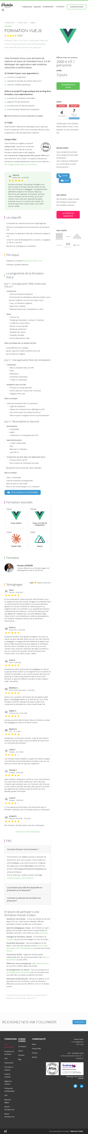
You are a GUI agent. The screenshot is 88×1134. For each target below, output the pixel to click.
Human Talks (19, 948)
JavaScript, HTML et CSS (33, 261)
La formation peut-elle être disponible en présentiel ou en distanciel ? (24, 889)
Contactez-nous (76, 7)
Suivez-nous (79, 1022)
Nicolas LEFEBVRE (25, 565)
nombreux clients (42, 963)
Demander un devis (68, 86)
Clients (20, 1051)
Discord (9, 951)
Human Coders (79, 1039)
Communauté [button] (48, 7)
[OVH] (68, 245)
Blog (19, 1059)
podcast (29, 948)
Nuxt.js (40, 546)
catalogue (10, 939)
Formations (27, 7)
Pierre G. (16, 175)
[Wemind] (59, 245)
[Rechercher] (3, 10)
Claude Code (16, 546)
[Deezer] (68, 236)
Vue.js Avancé (16, 523)
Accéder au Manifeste (68, 214)
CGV (5, 1095)
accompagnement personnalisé (18, 972)
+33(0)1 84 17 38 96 (76, 1131)
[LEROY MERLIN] (77, 236)
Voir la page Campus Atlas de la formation (20, 164)
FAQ (5, 1058)
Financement (8, 1063)
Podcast (34, 1053)
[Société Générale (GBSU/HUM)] (77, 245)
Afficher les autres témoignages (27, 832)
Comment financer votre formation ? (23, 849)
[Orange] (59, 236)
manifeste (43, 933)
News (34, 1044)
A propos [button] (60, 7)
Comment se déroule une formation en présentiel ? (24, 899)
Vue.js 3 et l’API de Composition (40, 524)
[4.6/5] (10, 35)
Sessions (37, 7)
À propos (21, 1055)
